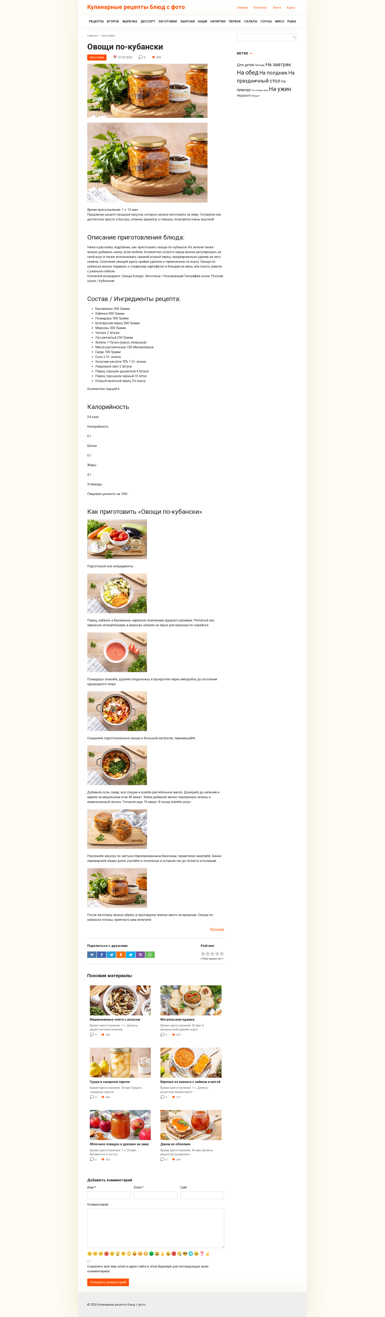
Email (139, 1187)
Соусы (266, 21)
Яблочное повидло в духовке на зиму (119, 1144)
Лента (277, 7)
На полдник (273, 73)
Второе (113, 21)
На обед (247, 72)
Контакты (260, 7)
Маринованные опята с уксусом (115, 1019)
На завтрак (278, 64)
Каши (202, 21)
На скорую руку (260, 90)
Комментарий (97, 1204)
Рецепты (96, 21)
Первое (235, 21)
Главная (242, 7)
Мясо (279, 21)
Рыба (291, 21)
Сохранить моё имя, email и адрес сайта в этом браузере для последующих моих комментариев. (148, 1268)
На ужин (280, 89)
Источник (217, 929)
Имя (91, 1187)
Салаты (250, 21)
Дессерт (148, 21)
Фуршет (256, 96)
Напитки (217, 21)
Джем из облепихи (175, 1144)
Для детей (245, 65)
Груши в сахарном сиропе (110, 1082)
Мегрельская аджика (177, 1019)
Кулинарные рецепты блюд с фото (136, 7)
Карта (291, 7)
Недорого (244, 95)
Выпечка (130, 21)
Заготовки (167, 21)
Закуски (187, 21)
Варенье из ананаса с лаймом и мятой (190, 1082)
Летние (260, 65)
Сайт (183, 1187)
